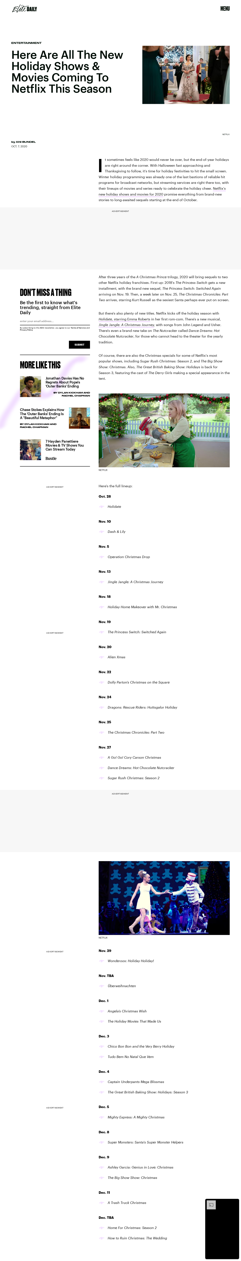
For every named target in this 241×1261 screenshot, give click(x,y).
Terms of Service (78, 328)
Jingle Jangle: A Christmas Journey (126, 325)
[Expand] (209, 1202)
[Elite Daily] (24, 8)
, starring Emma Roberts (124, 319)
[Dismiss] (235, 1202)
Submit (79, 344)
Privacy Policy (26, 330)
